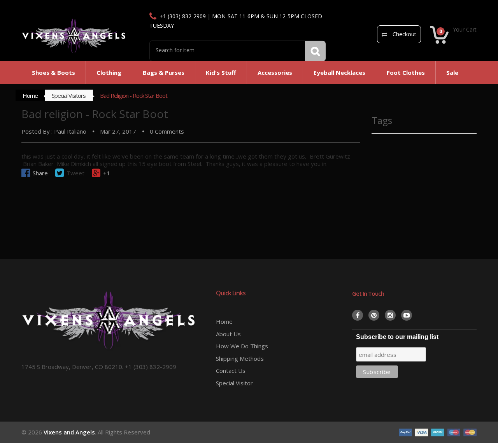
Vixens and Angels (69, 432)
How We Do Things (242, 346)
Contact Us (230, 370)
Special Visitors (69, 95)
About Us (228, 334)
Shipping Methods (240, 358)
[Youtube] (406, 315)
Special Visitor (234, 383)
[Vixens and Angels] (73, 35)
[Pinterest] (373, 315)
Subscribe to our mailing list (397, 337)
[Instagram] (390, 315)
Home (30, 95)
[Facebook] (357, 315)
